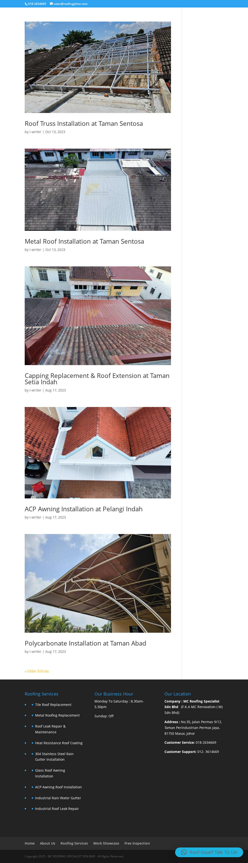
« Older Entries (37, 671)
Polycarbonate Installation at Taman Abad (85, 643)
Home (30, 843)
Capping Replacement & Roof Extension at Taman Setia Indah (97, 378)
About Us (47, 843)
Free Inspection (137, 843)
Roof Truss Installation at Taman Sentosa (84, 123)
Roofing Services (74, 843)
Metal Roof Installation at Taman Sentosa (84, 241)
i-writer (35, 131)
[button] (209, 852)
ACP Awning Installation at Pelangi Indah (84, 508)
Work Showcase (106, 843)
